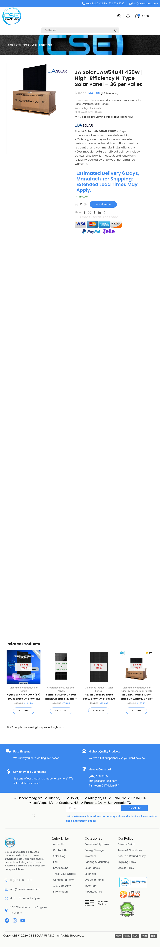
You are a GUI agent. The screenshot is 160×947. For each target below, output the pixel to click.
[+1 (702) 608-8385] (6, 880)
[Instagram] (14, 920)
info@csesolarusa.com (145, 3)
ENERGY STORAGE (124, 100)
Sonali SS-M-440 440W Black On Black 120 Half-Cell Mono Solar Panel (61, 699)
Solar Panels (22, 44)
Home (10, 44)
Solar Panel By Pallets (43, 44)
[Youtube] (22, 920)
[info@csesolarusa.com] (6, 889)
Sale (83, 108)
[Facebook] (7, 920)
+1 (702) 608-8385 (21, 880)
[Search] (116, 30)
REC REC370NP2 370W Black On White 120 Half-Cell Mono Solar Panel (136, 699)
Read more (23, 711)
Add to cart (105, 204)
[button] (119, 16)
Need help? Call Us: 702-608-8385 (104, 3)
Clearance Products (101, 100)
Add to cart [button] (61, 711)
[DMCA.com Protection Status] (127, 909)
